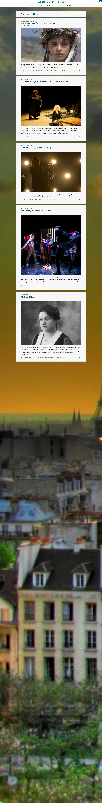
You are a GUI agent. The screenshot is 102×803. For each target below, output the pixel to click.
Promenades (55, 5)
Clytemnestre (41, 70)
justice (45, 136)
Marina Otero (34, 199)
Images (48, 5)
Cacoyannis (35, 70)
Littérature (29, 21)
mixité (46, 357)
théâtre (54, 199)
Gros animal (59, 70)
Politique (24, 294)
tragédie (68, 70)
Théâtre (34, 21)
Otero (39, 199)
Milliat (43, 357)
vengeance (57, 136)
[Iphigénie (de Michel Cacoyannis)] (51, 44)
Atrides (30, 70)
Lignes (61, 5)
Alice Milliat (28, 297)
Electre (46, 70)
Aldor (28, 25)
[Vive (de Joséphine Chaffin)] (51, 245)
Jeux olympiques (37, 357)
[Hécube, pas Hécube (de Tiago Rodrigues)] (51, 106)
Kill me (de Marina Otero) (36, 148)
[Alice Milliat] (51, 323)
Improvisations (41, 5)
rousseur (43, 199)
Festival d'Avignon (39, 286)
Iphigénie (64, 70)
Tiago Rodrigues (51, 136)
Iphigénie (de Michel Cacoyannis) (40, 23)
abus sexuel (32, 286)
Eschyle (50, 70)
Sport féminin (63, 357)
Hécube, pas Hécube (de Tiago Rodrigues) (44, 81)
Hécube (42, 136)
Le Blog (33, 5)
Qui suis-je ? (68, 5)
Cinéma (23, 21)
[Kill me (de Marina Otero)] (51, 172)
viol (62, 286)
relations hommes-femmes (54, 357)
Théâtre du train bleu (56, 286)
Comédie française (32, 136)
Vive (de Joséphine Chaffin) (37, 210)
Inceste (45, 286)
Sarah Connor (49, 199)
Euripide (54, 70)
